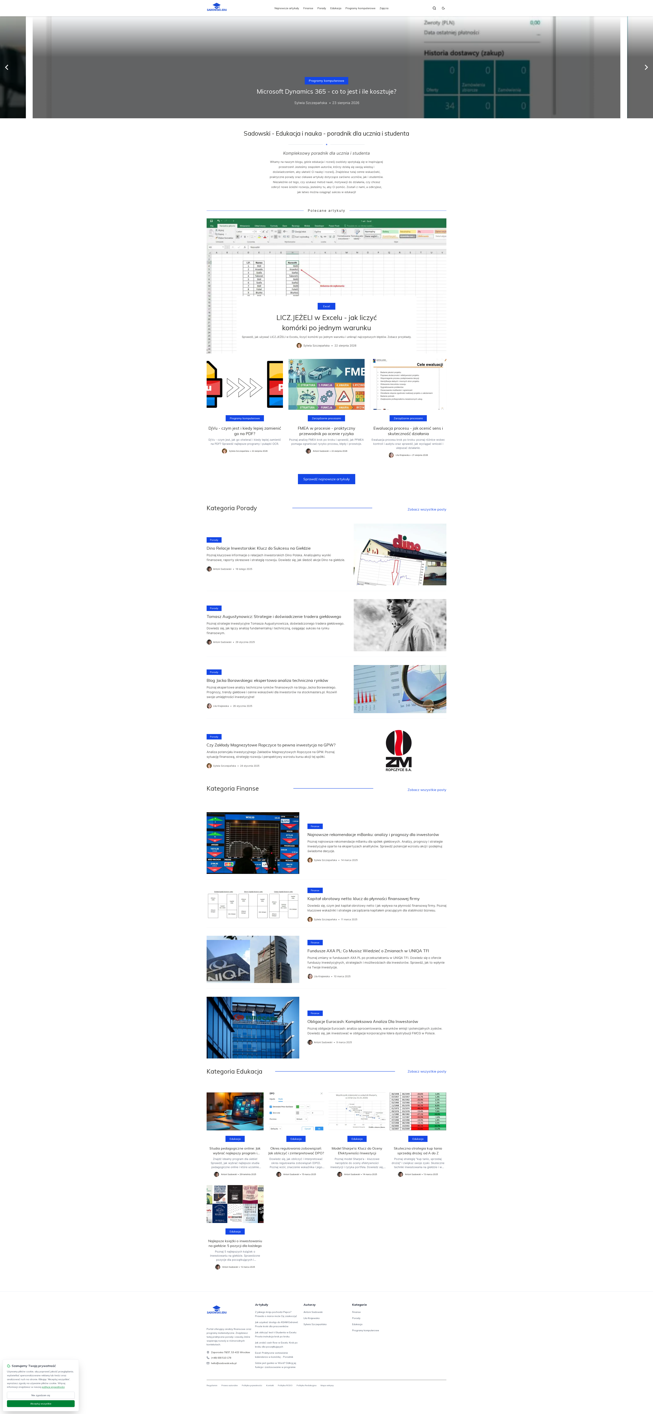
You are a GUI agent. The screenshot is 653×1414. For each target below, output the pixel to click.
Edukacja (335, 8)
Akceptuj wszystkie (40, 1403)
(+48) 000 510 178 (221, 1357)
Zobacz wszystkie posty (427, 509)
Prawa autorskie (229, 1385)
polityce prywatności (53, 1387)
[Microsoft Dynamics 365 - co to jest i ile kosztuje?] (326, 67)
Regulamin (212, 1385)
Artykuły (261, 1305)
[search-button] (434, 8)
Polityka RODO (285, 1385)
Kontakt (270, 1385)
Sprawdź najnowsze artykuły (326, 479)
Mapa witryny (327, 1385)
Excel (326, 306)
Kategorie (359, 1305)
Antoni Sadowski (313, 1312)
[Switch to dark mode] (443, 8)
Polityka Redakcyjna (306, 1385)
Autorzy (310, 1305)
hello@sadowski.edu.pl (224, 1363)
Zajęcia (384, 8)
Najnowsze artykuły (286, 8)
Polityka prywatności (252, 1385)
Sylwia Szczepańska (315, 1324)
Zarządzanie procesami (326, 418)
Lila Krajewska (312, 1318)
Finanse (308, 8)
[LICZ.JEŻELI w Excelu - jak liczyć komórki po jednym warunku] (326, 285)
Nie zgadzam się (40, 1395)
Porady (321, 8)
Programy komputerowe (360, 8)
